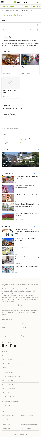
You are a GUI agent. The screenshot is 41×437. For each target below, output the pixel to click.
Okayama (23, 336)
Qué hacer (7, 143)
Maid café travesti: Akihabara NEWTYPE (26, 195)
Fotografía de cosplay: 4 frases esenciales (26, 266)
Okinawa (23, 332)
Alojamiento (26, 139)
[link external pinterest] (11, 346)
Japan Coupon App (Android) (10, 401)
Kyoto (3, 327)
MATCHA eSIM (6, 405)
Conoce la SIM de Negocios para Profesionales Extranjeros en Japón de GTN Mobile (27, 231)
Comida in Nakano (23, 6)
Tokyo (4, 323)
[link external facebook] (3, 346)
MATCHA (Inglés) (7, 359)
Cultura (25, 143)
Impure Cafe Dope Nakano (10, 67)
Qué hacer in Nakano (8, 6)
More (36, 150)
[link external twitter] (7, 346)
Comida (7, 139)
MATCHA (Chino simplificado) (11, 376)
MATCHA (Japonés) (7, 355)
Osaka (22, 323)
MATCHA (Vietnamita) (8, 384)
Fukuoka (4, 332)
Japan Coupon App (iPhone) (10, 397)
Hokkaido (23, 327)
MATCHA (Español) (7, 393)
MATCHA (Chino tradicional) (10, 364)
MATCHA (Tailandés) (8, 368)
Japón (23, 67)
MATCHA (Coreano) (8, 372)
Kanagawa (5, 336)
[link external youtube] (15, 346)
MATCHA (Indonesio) (8, 380)
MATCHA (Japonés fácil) (9, 388)
